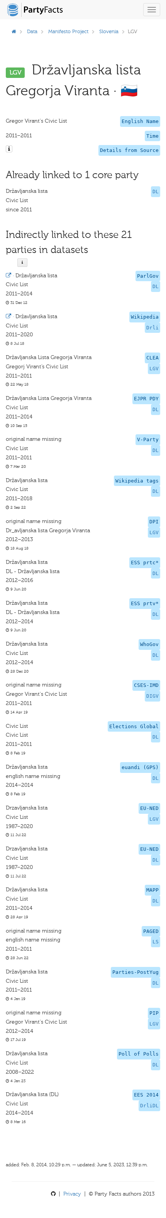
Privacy (72, 1194)
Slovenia (109, 31)
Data (32, 31)
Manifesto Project (68, 31)
